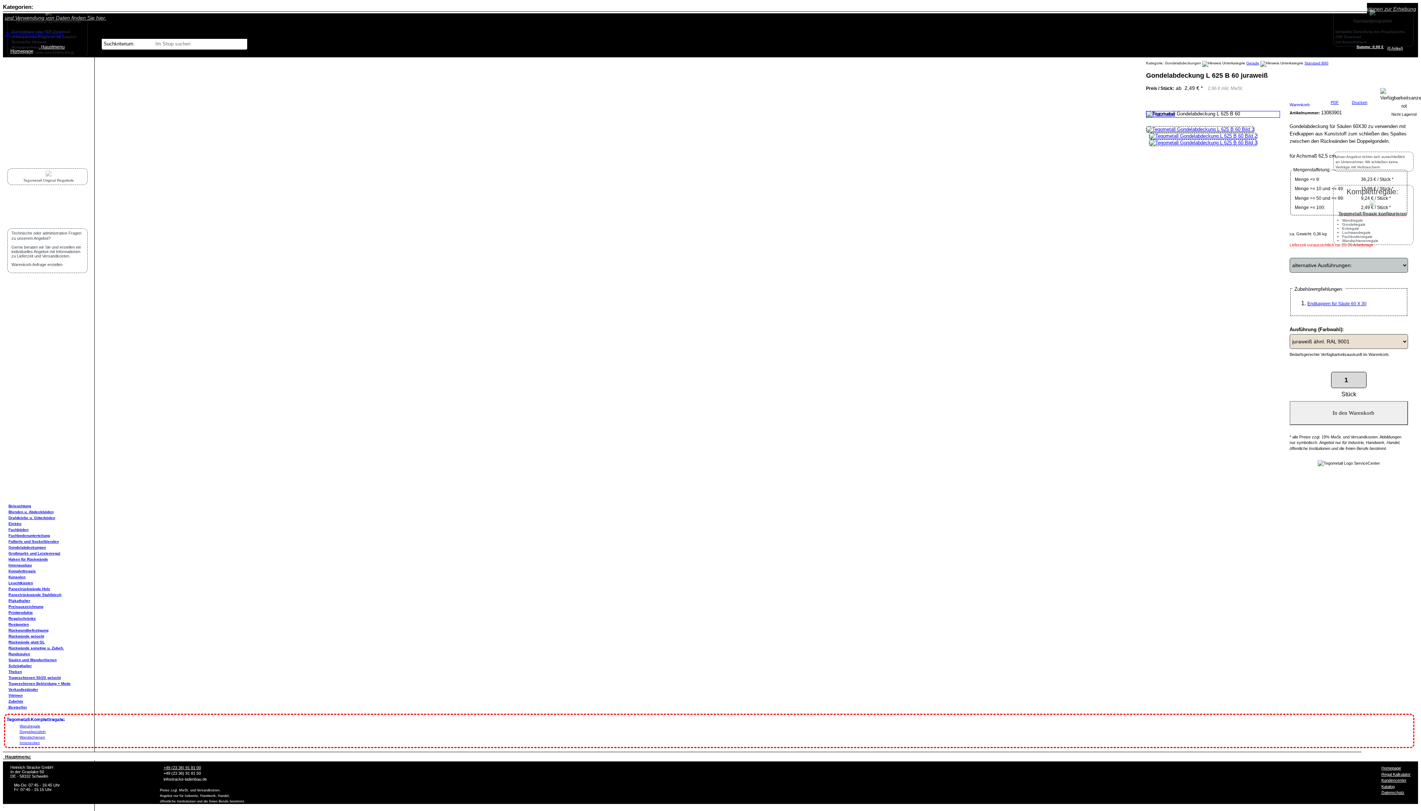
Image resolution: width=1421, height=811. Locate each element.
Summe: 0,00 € (1370, 47)
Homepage (1391, 768)
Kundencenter (1394, 780)
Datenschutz (1392, 792)
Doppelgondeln (33, 732)
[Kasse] (1405, 48)
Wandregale (30, 726)
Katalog (1388, 786)
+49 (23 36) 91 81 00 (182, 767)
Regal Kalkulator (1396, 774)
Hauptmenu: (17, 757)
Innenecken (30, 743)
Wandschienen (32, 737)
